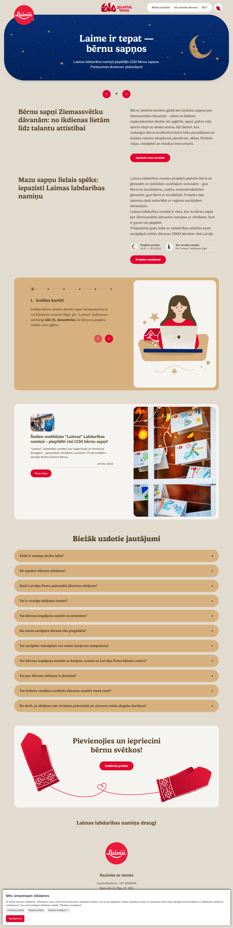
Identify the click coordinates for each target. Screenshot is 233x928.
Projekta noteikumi (148, 259)
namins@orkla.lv (107, 883)
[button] (107, 94)
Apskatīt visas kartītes (150, 157)
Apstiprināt (15, 918)
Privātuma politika (15, 910)
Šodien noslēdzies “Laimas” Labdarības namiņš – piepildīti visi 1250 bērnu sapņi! (69, 439)
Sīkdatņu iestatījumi (57, 910)
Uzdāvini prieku (116, 766)
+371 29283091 (127, 883)
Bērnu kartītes (161, 7)
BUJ (204, 7)
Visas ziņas (41, 473)
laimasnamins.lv (95, 309)
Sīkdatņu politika (36, 910)
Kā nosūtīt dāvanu (186, 7)
